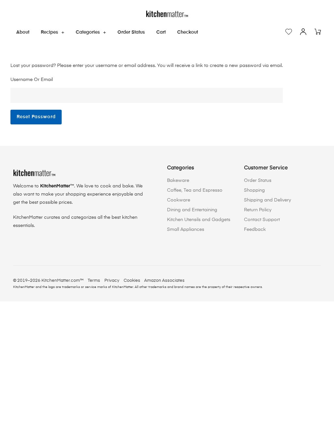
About (22, 32)
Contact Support (262, 219)
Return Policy (257, 210)
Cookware (178, 200)
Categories (88, 32)
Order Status (131, 32)
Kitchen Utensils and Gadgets (198, 219)
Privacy (111, 281)
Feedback (255, 229)
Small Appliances (185, 229)
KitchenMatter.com (60, 281)
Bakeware (178, 180)
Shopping (254, 190)
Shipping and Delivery (267, 200)
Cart (161, 32)
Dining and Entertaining (192, 210)
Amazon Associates (164, 281)
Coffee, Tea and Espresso (194, 190)
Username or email (31, 79)
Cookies (132, 281)
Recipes (49, 32)
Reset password (36, 117)
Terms (94, 281)
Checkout (187, 32)
